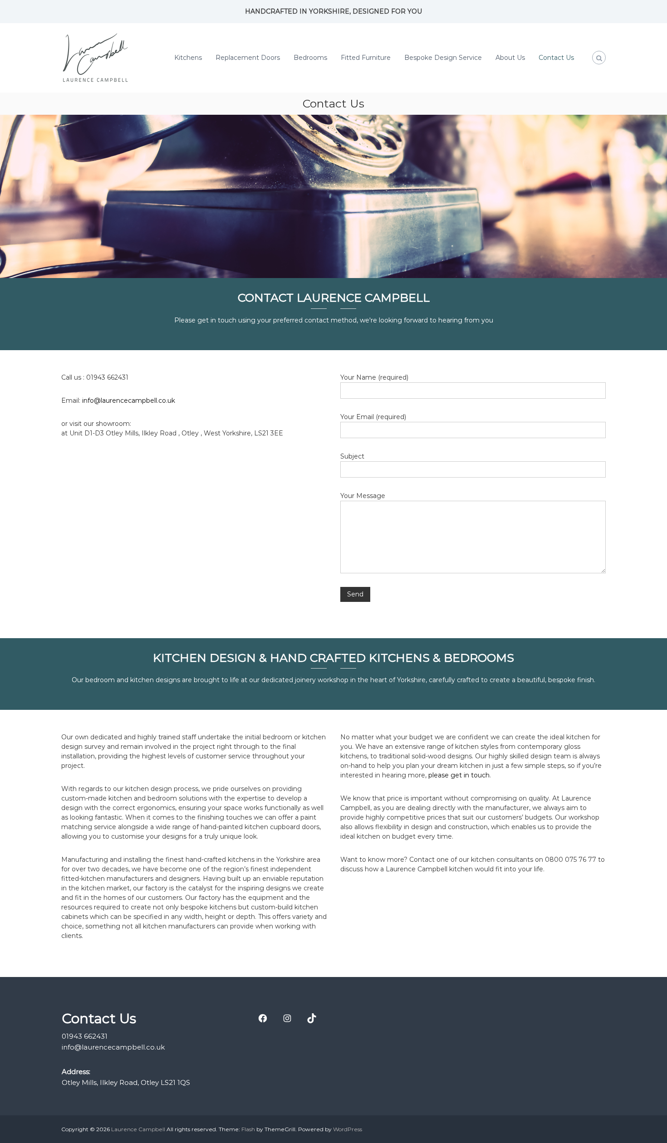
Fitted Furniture (366, 58)
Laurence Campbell (138, 1129)
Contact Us (556, 58)
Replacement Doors (248, 58)
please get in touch (459, 775)
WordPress (347, 1129)
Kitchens (188, 58)
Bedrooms (310, 58)
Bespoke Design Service (443, 58)
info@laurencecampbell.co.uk (128, 400)
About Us (510, 58)
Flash (248, 1129)
